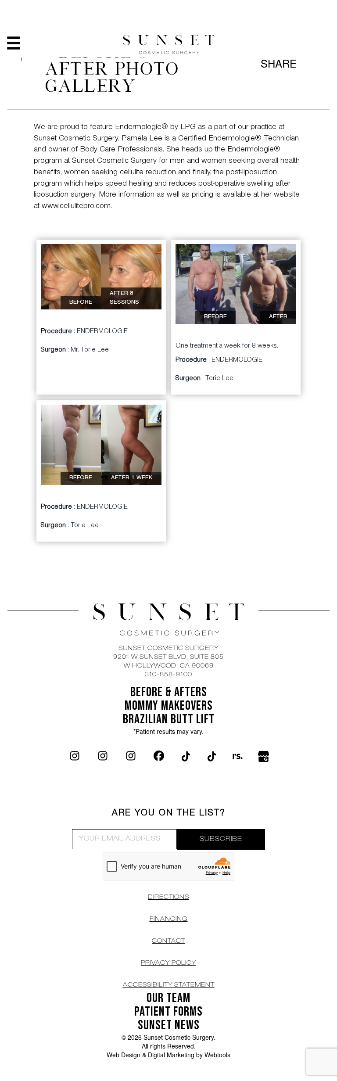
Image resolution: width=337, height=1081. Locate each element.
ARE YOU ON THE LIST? (169, 813)
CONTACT (168, 941)
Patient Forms (168, 1012)
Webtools (217, 1054)
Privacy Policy (168, 963)
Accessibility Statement (169, 985)
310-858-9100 (168, 675)
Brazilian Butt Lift (169, 719)
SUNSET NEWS (169, 1025)
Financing (169, 919)
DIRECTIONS (168, 897)
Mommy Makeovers (169, 706)
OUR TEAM (168, 998)
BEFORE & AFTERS (168, 692)
